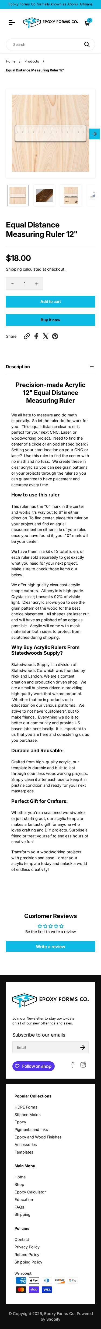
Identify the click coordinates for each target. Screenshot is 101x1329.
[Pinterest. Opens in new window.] (55, 336)
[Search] (87, 44)
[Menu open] (12, 23)
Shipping (14, 269)
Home (10, 61)
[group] (18, 195)
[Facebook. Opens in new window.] (36, 336)
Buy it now (50, 319)
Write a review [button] (50, 946)
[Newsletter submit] (83, 1047)
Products (32, 61)
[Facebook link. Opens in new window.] (72, 1064)
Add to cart (50, 301)
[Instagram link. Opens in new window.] (83, 1064)
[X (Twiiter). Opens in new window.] (45, 336)
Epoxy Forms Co (59, 1313)
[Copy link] (26, 336)
